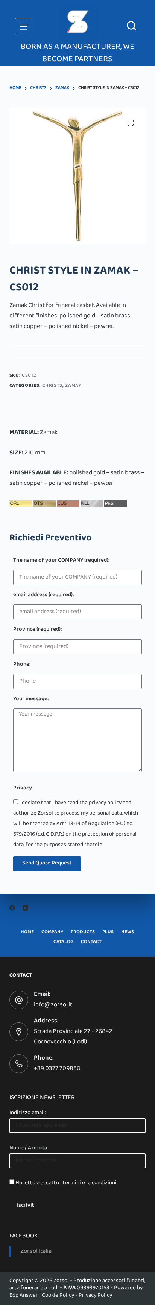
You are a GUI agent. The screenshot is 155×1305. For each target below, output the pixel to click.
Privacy (22, 789)
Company (52, 932)
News (127, 932)
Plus (108, 932)
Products (83, 932)
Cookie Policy (58, 1295)
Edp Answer (23, 1295)
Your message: (31, 700)
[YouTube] (25, 908)
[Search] (131, 25)
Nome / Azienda (28, 1148)
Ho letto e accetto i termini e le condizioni (66, 1183)
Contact (91, 942)
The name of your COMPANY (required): (61, 561)
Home (27, 932)
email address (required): (43, 596)
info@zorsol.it (53, 1005)
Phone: (21, 665)
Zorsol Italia (36, 1251)
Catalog (63, 942)
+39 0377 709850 (57, 1069)
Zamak (73, 386)
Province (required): (37, 630)
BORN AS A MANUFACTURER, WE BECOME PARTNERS (77, 53)
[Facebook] (12, 908)
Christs (52, 386)
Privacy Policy (95, 1295)
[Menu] (23, 26)
